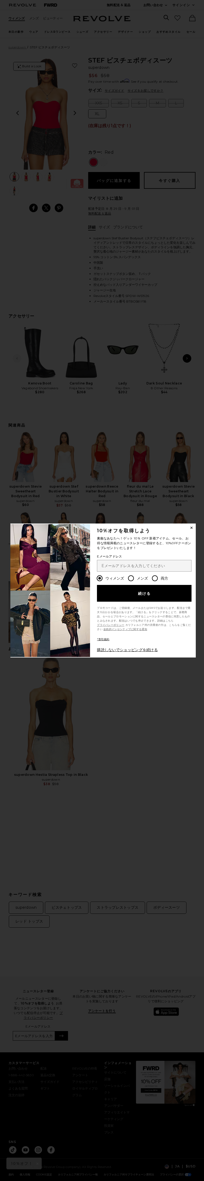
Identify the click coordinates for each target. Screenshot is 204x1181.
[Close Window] (191, 528)
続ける (144, 593)
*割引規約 (103, 639)
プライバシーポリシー (110, 625)
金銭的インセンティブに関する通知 (125, 629)
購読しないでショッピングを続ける (127, 649)
